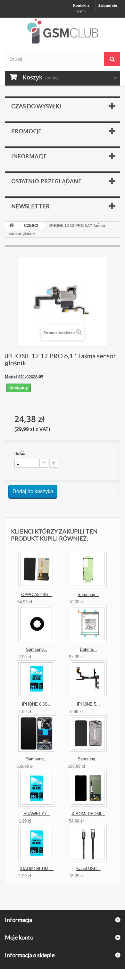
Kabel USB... (88, 868)
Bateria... (88, 649)
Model (11, 377)
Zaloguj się (107, 5)
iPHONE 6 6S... (37, 704)
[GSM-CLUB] (62, 32)
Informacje (29, 156)
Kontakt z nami (81, 8)
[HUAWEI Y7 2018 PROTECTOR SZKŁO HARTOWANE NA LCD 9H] (36, 788)
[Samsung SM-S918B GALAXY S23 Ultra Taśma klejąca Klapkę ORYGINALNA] (88, 569)
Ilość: (19, 453)
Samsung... (88, 594)
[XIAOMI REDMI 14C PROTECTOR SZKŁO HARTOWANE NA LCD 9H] (36, 843)
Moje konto (19, 937)
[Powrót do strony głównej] (11, 226)
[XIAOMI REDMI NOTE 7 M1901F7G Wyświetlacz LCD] (88, 788)
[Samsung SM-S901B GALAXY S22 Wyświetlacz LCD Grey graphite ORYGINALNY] (36, 733)
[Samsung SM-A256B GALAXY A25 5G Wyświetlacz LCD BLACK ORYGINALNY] (88, 733)
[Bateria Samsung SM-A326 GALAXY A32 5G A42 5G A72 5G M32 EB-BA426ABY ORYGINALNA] (88, 624)
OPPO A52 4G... (36, 594)
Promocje (26, 131)
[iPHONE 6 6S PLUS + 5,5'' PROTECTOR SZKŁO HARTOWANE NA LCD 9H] (36, 678)
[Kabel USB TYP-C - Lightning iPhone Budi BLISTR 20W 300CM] (88, 843)
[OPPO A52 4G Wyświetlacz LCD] (36, 569)
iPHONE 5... (88, 704)
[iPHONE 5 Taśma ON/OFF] (88, 678)
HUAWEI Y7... (36, 813)
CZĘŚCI (31, 225)
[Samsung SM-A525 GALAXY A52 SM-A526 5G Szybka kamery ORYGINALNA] (36, 624)
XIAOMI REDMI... (88, 813)
